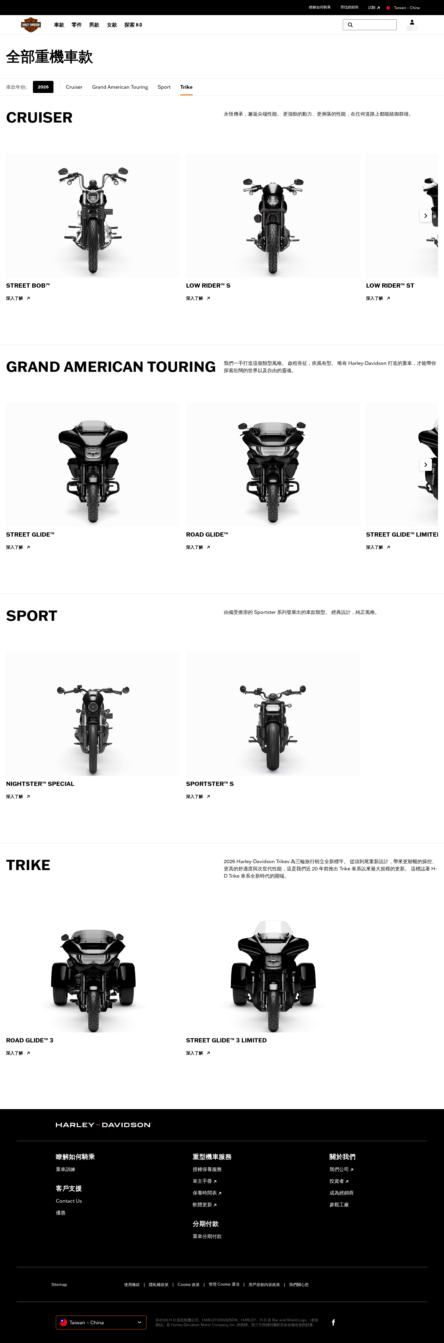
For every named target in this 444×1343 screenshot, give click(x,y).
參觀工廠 (339, 1204)
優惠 (61, 1213)
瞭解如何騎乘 (320, 7)
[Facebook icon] (333, 1322)
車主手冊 (202, 1181)
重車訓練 (65, 1169)
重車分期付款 (207, 1236)
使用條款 (132, 1284)
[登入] (412, 25)
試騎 (371, 7)
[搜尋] (370, 24)
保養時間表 (205, 1193)
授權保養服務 (207, 1169)
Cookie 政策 (189, 1284)
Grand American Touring (120, 87)
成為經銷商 (342, 1193)
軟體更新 (202, 1204)
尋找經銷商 (349, 7)
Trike (186, 87)
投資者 (337, 1181)
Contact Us (69, 1201)
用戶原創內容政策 (264, 1284)
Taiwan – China (407, 7)
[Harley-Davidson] (119, 1125)
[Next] (426, 216)
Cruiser (74, 87)
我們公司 (339, 1169)
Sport (164, 87)
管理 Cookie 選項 (224, 1284)
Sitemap (59, 1284)
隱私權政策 (159, 1284)
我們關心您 (299, 1284)
